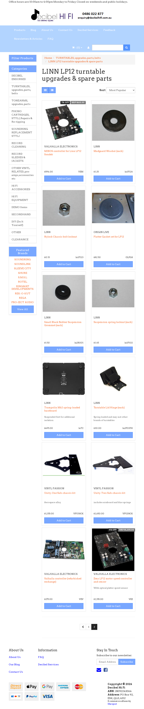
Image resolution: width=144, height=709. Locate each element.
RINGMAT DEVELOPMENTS (23, 287)
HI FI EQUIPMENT (20, 198)
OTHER (16, 232)
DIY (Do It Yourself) (17, 223)
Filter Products (22, 58)
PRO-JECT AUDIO (22, 302)
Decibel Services (88, 30)
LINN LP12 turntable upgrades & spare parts (75, 61)
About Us (47, 30)
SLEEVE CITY (22, 268)
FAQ (50, 38)
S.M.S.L (22, 277)
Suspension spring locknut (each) (113, 322)
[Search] (126, 48)
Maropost (112, 704)
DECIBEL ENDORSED (19, 77)
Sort (101, 90)
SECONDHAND (21, 214)
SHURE (22, 273)
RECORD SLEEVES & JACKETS (18, 157)
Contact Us (65, 30)
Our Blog (14, 664)
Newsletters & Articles (28, 38)
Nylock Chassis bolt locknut (60, 236)
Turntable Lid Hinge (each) (109, 407)
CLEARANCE (20, 239)
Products (19, 30)
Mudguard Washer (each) (108, 151)
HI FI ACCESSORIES (21, 187)
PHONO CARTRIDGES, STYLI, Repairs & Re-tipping (22, 116)
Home (48, 57)
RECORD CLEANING (19, 145)
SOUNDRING (22, 259)
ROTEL (22, 281)
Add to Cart (64, 178)
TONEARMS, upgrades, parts (21, 102)
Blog (33, 30)
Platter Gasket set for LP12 (109, 236)
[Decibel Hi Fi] (72, 14)
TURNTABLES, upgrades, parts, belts (21, 90)
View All (22, 309)
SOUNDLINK (22, 264)
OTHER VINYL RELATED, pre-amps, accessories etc (23, 173)
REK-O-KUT (22, 293)
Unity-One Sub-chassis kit (59, 493)
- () (77, 47)
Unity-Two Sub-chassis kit (109, 493)
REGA (22, 297)
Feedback (109, 30)
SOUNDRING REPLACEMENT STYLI (22, 132)
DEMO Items (19, 207)
